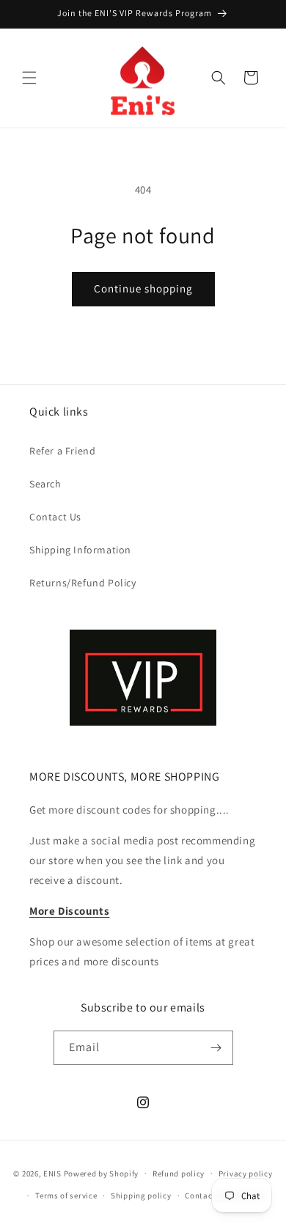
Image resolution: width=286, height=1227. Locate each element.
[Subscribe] (216, 1048)
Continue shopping (143, 288)
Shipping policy (141, 1195)
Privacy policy (246, 1173)
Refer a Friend (62, 450)
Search (45, 483)
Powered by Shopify (101, 1173)
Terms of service (66, 1195)
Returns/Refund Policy (82, 582)
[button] (29, 78)
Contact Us (55, 516)
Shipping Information (80, 549)
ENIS (52, 1173)
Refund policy (179, 1173)
